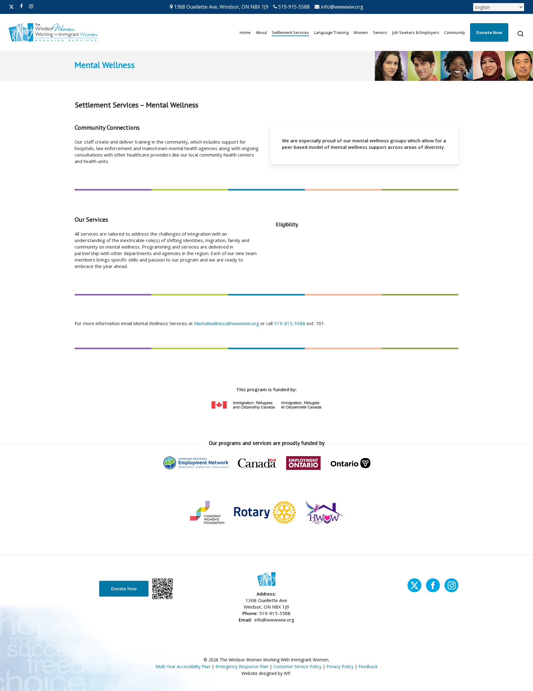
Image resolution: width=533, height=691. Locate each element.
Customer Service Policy (297, 666)
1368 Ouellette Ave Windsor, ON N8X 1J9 (266, 603)
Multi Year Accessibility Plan (182, 666)
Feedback (368, 666)
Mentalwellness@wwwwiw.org (226, 323)
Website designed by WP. (266, 673)
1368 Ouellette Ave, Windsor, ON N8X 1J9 (220, 6)
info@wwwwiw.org (341, 6)
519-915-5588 (293, 6)
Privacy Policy (339, 666)
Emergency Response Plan (241, 666)
